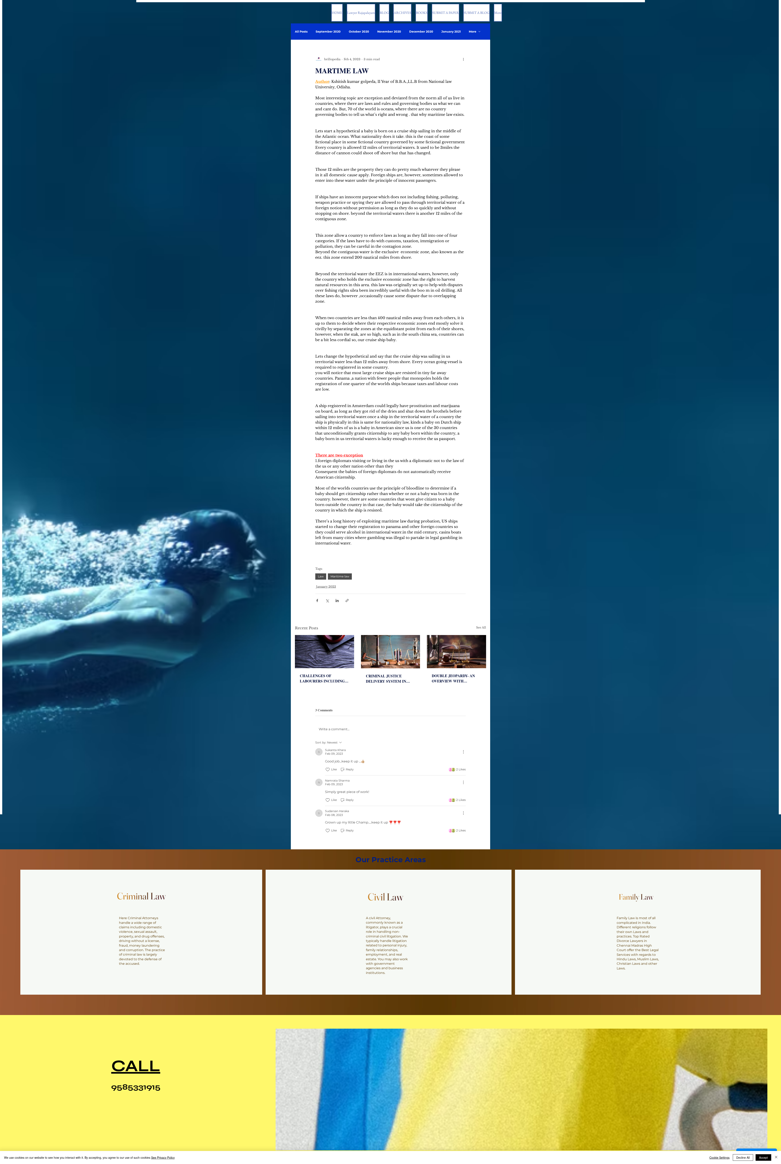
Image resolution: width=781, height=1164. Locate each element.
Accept (763, 1157)
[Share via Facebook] (317, 600)
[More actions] (463, 59)
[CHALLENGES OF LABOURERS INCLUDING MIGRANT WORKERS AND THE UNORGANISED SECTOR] (324, 651)
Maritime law (340, 576)
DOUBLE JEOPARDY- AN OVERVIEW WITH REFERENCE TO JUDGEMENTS (453, 678)
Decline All (743, 1157)
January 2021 (451, 31)
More (472, 31)
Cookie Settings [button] (719, 1157)
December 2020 (421, 31)
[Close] (776, 1157)
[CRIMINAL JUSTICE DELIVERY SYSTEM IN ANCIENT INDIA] (390, 651)
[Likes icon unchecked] (327, 769)
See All (481, 627)
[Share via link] (347, 600)
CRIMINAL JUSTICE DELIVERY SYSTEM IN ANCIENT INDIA (386, 678)
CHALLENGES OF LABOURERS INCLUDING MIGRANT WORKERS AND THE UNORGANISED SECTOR (323, 678)
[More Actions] (463, 751)
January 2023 (326, 586)
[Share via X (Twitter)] (327, 600)
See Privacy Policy (163, 1157)
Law (321, 576)
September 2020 (328, 31)
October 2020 (359, 31)
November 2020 (389, 31)
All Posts (301, 31)
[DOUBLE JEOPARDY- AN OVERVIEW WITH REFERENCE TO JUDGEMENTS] (456, 651)
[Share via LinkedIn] (337, 600)
